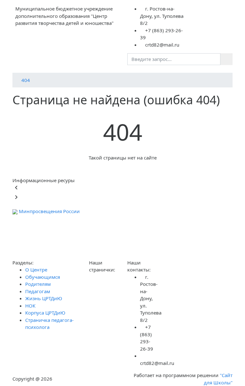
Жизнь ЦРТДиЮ (43, 298)
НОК (30, 305)
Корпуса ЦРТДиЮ (45, 312)
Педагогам (37, 291)
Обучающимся (42, 277)
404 (25, 80)
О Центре (36, 269)
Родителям (38, 284)
